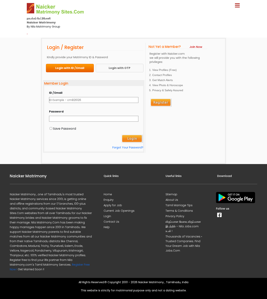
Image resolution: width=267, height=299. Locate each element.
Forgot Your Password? (127, 147)
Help (107, 227)
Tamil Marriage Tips (179, 205)
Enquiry (109, 200)
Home (108, 194)
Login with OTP (119, 68)
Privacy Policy (175, 216)
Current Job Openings (119, 211)
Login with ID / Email (69, 68)
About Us (172, 200)
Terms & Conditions (179, 211)
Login (107, 216)
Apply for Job (113, 205)
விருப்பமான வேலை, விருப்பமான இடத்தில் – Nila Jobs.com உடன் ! (183, 226)
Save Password (64, 128)
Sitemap (171, 194)
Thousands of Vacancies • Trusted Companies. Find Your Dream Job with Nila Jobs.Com (184, 244)
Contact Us (111, 222)
